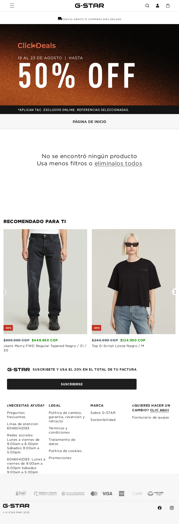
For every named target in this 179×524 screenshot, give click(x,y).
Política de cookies (65, 451)
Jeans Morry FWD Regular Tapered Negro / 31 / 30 (44, 347)
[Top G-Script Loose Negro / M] (134, 332)
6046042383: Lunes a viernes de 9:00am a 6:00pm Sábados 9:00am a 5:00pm (26, 465)
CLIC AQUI (159, 410)
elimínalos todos (118, 163)
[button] (12, 5)
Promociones (60, 458)
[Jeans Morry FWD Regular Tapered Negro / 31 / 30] (45, 332)
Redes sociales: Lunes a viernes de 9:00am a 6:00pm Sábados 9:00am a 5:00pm (23, 443)
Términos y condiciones (59, 430)
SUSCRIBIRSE (72, 384)
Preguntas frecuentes (16, 415)
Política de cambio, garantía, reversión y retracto (67, 417)
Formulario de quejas (150, 417)
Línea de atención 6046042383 (22, 426)
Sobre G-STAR (102, 413)
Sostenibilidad (102, 420)
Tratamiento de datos (62, 441)
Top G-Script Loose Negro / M (118, 345)
